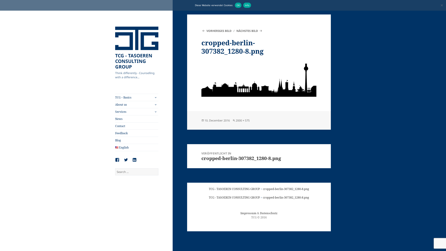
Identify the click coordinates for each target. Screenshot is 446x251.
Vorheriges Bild (219, 31)
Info (247, 5)
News (118, 119)
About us (121, 105)
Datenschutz (268, 213)
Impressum (248, 213)
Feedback (121, 133)
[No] (441, 5)
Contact (120, 126)
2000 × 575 (243, 120)
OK (238, 5)
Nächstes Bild (247, 31)
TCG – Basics (123, 97)
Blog (118, 140)
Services (120, 112)
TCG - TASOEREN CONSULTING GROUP (133, 61)
